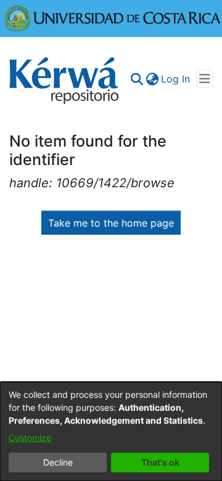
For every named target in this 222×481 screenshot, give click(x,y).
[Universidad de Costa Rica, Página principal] (113, 17)
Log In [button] (176, 79)
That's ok (160, 462)
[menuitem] (152, 78)
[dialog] (111, 431)
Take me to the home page (111, 223)
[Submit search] (136, 78)
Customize (30, 437)
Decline (58, 462)
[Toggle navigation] (204, 79)
